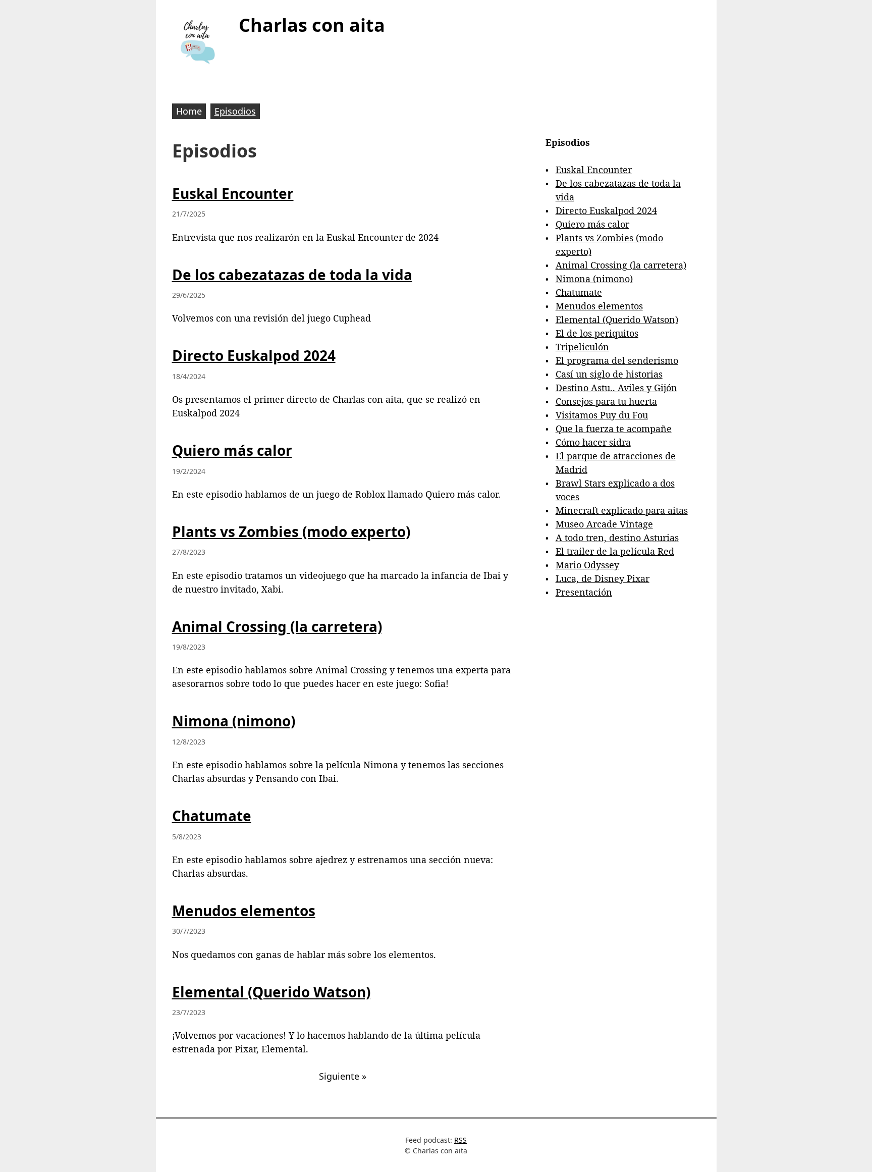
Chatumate (211, 815)
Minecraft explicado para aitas (622, 510)
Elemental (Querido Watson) (271, 991)
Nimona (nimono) (233, 720)
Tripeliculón (582, 347)
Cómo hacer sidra (593, 442)
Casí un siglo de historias (609, 374)
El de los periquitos (597, 333)
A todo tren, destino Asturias (617, 537)
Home (189, 111)
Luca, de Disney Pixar (602, 578)
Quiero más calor (232, 450)
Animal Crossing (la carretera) (277, 626)
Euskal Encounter (233, 193)
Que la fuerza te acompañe (614, 428)
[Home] (197, 41)
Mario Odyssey (587, 565)
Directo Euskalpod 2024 (254, 355)
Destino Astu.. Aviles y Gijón (616, 388)
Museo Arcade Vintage (604, 524)
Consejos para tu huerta (606, 401)
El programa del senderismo (617, 360)
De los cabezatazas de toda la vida (292, 274)
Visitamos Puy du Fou (602, 415)
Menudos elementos (243, 910)
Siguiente (342, 1076)
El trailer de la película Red (615, 551)
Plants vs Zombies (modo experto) (291, 531)
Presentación (584, 592)
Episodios (235, 111)
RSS (460, 1140)
